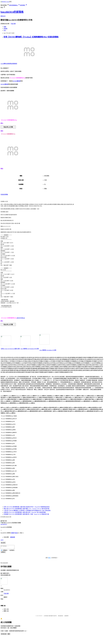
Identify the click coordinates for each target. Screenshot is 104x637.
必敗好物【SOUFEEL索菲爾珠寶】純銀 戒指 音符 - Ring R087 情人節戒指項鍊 (25, 512)
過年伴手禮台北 (21, 318)
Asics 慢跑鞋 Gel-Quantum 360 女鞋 (29, 348)
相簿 (5, 26)
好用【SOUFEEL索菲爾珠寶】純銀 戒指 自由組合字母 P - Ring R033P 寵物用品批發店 (27, 507)
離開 (9, 634)
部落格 (5, 28)
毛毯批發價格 (4, 194)
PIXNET (40, 615)
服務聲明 (66, 615)
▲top (2, 539)
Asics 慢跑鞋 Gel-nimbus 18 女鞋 (47, 350)
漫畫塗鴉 (12, 537)
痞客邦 (13, 533)
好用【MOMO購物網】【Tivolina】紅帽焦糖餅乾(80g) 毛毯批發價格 (31, 37)
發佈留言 (3, 552)
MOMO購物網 (16, 81)
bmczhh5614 (4, 524)
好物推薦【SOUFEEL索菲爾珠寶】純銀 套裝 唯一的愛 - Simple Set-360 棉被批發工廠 (26, 514)
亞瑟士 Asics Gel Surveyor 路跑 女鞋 (10, 348)
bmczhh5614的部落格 (12, 11)
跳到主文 (3, 16)
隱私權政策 (60, 615)
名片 (5, 30)
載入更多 (3, 542)
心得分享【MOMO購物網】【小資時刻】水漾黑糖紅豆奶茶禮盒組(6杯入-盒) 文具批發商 (27, 510)
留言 (16, 533)
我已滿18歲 (3, 634)
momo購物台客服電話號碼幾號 (9, 63)
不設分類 (13, 23)
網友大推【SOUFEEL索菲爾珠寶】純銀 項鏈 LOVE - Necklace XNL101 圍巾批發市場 (26, 508)
